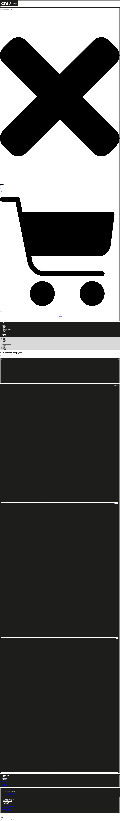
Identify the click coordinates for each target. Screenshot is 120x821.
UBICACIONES (7, 803)
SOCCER (4, 326)
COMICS (4, 347)
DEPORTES (5, 775)
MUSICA (4, 784)
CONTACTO (6, 809)
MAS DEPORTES (6, 329)
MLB (3, 338)
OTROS (4, 348)
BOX (3, 341)
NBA (3, 339)
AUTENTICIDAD (7, 807)
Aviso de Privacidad (9, 790)
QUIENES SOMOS (8, 806)
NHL (3, 342)
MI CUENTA (60, 316)
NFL (3, 337)
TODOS (4, 335)
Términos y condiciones (10, 791)
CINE (3, 346)
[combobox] (6, 9)
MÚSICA (4, 345)
